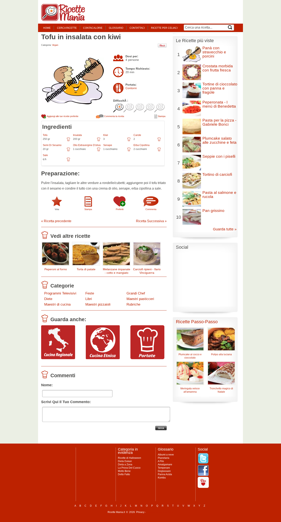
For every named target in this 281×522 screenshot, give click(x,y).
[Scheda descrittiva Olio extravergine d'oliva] (98, 150)
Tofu (45, 135)
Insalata (77, 135)
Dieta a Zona (125, 464)
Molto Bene (124, 471)
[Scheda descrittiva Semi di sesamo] (68, 150)
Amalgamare (165, 464)
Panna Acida (165, 474)
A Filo (161, 461)
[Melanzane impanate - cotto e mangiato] (116, 255)
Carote (137, 135)
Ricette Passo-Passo (197, 321)
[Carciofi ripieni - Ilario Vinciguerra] (146, 255)
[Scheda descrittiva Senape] (128, 150)
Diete (48, 299)
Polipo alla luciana (221, 354)
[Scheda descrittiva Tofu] (68, 140)
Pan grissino (213, 210)
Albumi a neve (166, 454)
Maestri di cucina (57, 304)
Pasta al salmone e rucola (219, 194)
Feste (89, 293)
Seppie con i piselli (218, 156)
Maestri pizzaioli (97, 304)
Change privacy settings (159, 512)
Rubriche (133, 304)
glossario (116, 27)
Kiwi (105, 135)
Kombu (162, 477)
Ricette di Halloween (129, 457)
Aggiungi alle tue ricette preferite (62, 116)
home (47, 27)
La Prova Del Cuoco (129, 467)
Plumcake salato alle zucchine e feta (219, 140)
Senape (107, 145)
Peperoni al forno (55, 269)
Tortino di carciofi (217, 174)
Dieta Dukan (125, 461)
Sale (45, 155)
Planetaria (163, 457)
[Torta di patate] (86, 255)
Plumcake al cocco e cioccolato (190, 356)
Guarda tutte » (225, 229)
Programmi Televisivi (60, 293)
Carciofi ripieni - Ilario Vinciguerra (147, 271)
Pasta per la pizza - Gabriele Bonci (219, 122)
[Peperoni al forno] (55, 255)
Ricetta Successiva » (151, 221)
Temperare (164, 467)
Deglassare (164, 471)
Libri (88, 299)
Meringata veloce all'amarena (190, 390)
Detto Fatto (124, 474)
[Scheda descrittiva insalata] (98, 140)
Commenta (150, 209)
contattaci (137, 27)
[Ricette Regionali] (58, 358)
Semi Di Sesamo (52, 145)
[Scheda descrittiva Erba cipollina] (159, 150)
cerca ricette (67, 27)
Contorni (131, 88)
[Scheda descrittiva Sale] (68, 160)
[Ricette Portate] (147, 358)
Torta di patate (86, 269)
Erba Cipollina (142, 145)
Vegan (55, 45)
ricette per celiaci (164, 27)
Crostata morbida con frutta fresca (217, 68)
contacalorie (92, 27)
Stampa (161, 116)
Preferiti (119, 209)
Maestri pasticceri (140, 299)
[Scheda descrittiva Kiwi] (128, 140)
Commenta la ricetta (113, 116)
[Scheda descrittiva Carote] (159, 140)
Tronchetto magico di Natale (221, 390)
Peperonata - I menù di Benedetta (219, 104)
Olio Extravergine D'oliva (87, 145)
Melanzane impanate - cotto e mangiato (116, 271)
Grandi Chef (136, 293)
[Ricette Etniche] (103, 358)
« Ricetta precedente (56, 221)
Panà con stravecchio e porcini (214, 52)
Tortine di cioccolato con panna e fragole (219, 88)
